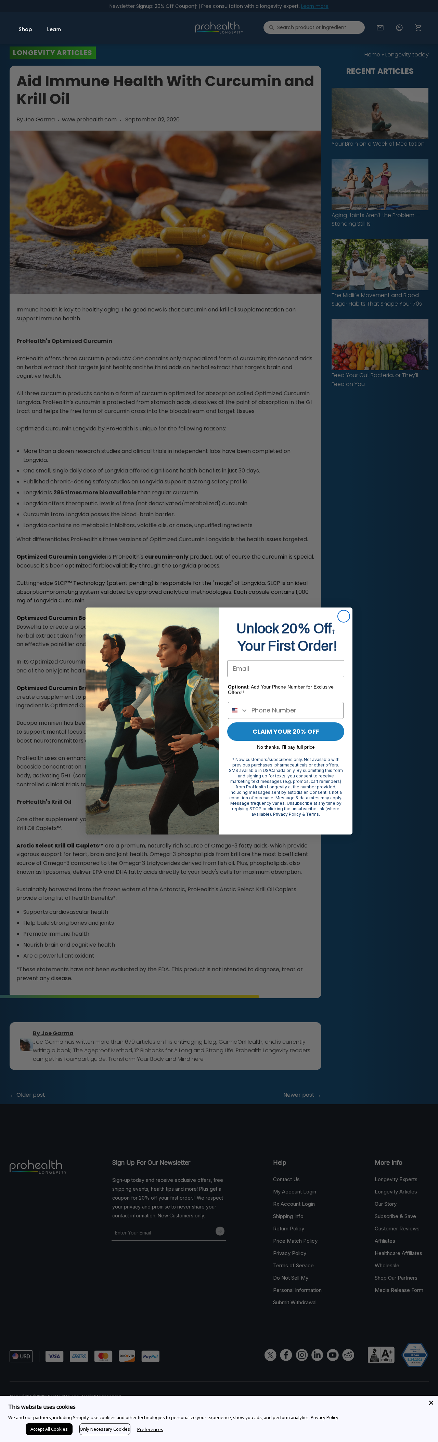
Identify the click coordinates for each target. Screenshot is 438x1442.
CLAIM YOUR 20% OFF (286, 731)
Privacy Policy (324, 1417)
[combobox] (238, 710)
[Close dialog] (344, 616)
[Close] (431, 1402)
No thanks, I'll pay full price (286, 747)
